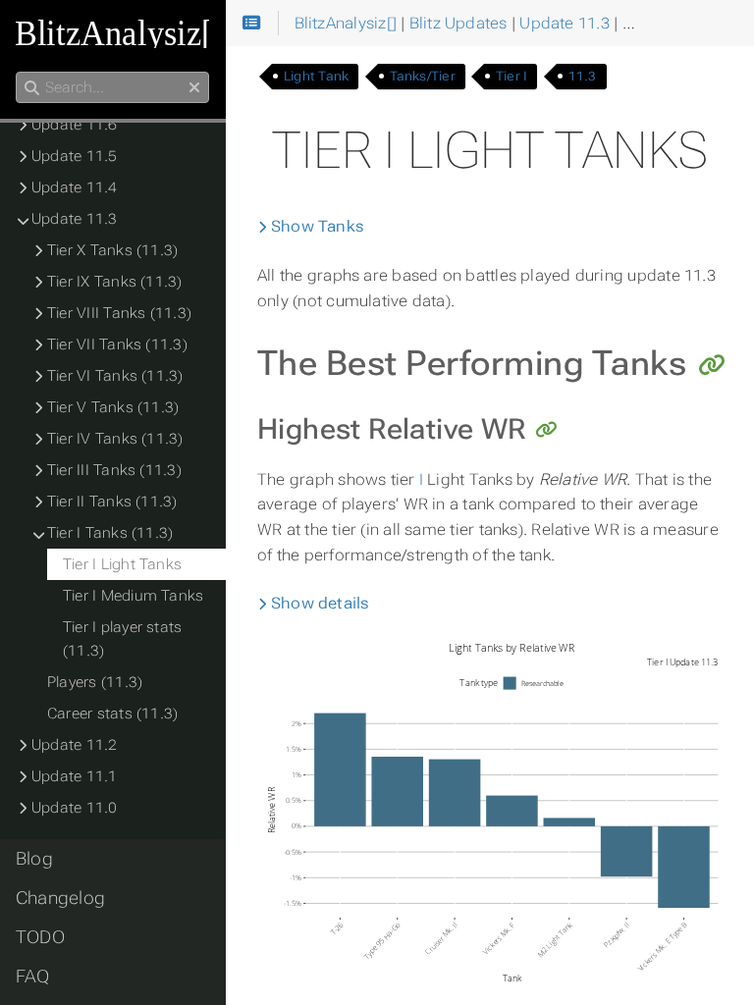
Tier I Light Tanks (122, 564)
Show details (318, 603)
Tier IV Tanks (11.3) (115, 439)
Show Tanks (316, 226)
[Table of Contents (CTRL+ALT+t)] (252, 23)
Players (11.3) (94, 682)
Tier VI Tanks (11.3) (115, 376)
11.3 (582, 76)
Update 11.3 (74, 219)
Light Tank (316, 76)
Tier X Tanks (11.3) (112, 250)
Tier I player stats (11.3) (122, 639)
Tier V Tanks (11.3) (113, 407)
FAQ (33, 976)
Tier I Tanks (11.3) (110, 533)
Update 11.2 (74, 745)
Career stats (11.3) (112, 713)
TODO (40, 937)
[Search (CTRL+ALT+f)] (32, 88)
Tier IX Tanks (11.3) (115, 282)
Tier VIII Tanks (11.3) (119, 313)
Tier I (511, 76)
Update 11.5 (74, 156)
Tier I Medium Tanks (133, 596)
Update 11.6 (74, 124)
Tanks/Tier (423, 76)
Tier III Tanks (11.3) (114, 470)
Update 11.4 (74, 187)
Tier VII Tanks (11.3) (117, 344)
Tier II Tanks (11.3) (112, 501)
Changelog (60, 898)
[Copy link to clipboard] (712, 366)
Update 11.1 (74, 776)
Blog (34, 859)
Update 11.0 (74, 808)
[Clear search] (194, 88)
